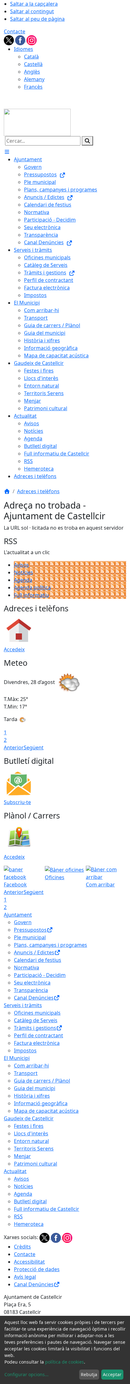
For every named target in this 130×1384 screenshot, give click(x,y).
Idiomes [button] (23, 49)
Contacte (14, 31)
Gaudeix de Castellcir (29, 1118)
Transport (26, 1073)
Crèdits (22, 1246)
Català (31, 56)
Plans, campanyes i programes (50, 944)
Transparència (31, 990)
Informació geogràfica (41, 1103)
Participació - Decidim (40, 975)
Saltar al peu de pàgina (37, 18)
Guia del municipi (34, 1088)
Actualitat (15, 1171)
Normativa (26, 967)
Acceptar (112, 1374)
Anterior (14, 747)
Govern (23, 922)
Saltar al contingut (32, 11)
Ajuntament (18, 914)
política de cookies (64, 1362)
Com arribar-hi (31, 1065)
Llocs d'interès (31, 1133)
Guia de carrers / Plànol (42, 1080)
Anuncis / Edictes (34, 952)
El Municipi (17, 1058)
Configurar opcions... (26, 1374)
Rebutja (89, 1374)
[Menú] (7, 151)
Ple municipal (30, 937)
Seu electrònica (32, 982)
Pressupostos (30, 929)
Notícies (23, 572)
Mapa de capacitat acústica (46, 1110)
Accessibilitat (29, 1261)
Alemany (34, 79)
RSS (18, 1216)
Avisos (21, 564)
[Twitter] (9, 39)
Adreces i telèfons (38, 491)
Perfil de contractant (38, 1035)
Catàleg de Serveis (35, 1020)
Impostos (25, 1050)
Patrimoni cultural (35, 1163)
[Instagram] (32, 39)
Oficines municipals (37, 1012)
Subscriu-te (17, 802)
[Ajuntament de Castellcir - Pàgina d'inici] (37, 122)
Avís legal (25, 1276)
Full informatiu (31, 595)
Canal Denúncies (34, 997)
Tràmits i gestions (35, 1027)
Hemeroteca (29, 1224)
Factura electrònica (37, 1042)
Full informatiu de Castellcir (46, 1208)
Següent (34, 747)
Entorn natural (31, 1141)
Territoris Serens (34, 1148)
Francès (33, 86)
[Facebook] (21, 39)
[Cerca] (87, 141)
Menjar (22, 1156)
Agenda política (32, 587)
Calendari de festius (37, 960)
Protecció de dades (37, 1269)
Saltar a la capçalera (34, 3)
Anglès (32, 71)
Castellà (33, 64)
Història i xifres (32, 1095)
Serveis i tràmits (23, 1005)
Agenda (23, 579)
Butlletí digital (30, 1201)
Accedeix (14, 649)
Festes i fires (29, 1125)
